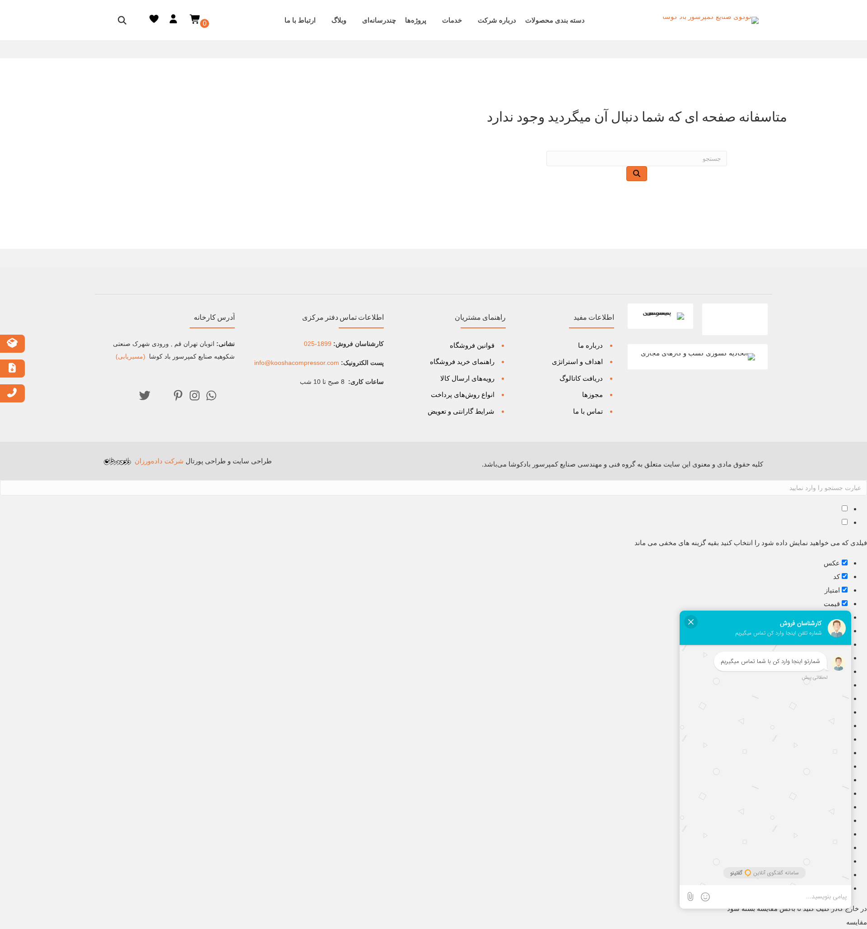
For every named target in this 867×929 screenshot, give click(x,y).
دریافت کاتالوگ (581, 378)
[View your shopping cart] (195, 18)
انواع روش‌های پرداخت (462, 394)
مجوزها (592, 394)
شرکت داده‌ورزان (159, 461)
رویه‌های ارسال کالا (467, 378)
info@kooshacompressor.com (296, 362)
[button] (211, 395)
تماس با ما (588, 411)
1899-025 (317, 343)
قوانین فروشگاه (472, 345)
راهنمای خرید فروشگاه (462, 361)
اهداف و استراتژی (577, 361)
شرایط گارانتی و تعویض (461, 411)
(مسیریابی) (131, 356)
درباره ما (590, 345)
